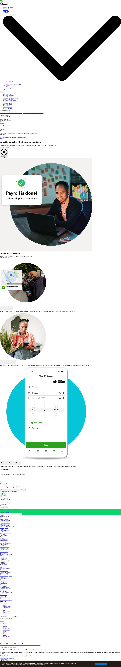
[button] (60, 129)
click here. (2, 653)
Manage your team (6, 125)
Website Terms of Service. (28, 655)
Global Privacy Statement (30, 663)
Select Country (4, 623)
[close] (1, 497)
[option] (62, 626)
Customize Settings (114, 664)
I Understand (100, 663)
